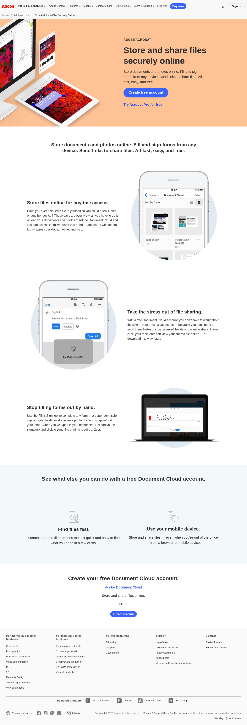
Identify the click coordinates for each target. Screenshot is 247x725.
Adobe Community (165, 652)
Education (111, 642)
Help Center (162, 642)
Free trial (162, 5)
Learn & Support (143, 5)
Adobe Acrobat (57, 5)
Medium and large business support (174, 663)
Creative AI (12, 646)
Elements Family (15, 677)
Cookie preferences (180, 713)
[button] (224, 6)
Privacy (147, 713)
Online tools (122, 5)
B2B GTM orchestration (68, 667)
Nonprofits (111, 647)
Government (112, 652)
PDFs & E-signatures (30, 5)
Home (5, 15)
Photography (13, 651)
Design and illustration (18, 656)
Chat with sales (214, 642)
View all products (15, 687)
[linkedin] (59, 713)
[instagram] (45, 713)
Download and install (167, 647)
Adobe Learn (162, 658)
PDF (8, 667)
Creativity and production (69, 661)
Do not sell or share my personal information (216, 713)
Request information (216, 647)
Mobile (87, 5)
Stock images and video (18, 682)
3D (7, 672)
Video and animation (17, 661)
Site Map (218, 718)
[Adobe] (8, 6)
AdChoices (235, 718)
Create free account (146, 92)
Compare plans (104, 5)
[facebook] (39, 713)
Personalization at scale (68, 646)
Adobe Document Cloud (123, 587)
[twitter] (52, 713)
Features (73, 5)
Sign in (236, 6)
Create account (123, 614)
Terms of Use (160, 713)
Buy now (178, 6)
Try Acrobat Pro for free (143, 104)
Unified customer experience (71, 656)
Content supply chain (67, 651)
